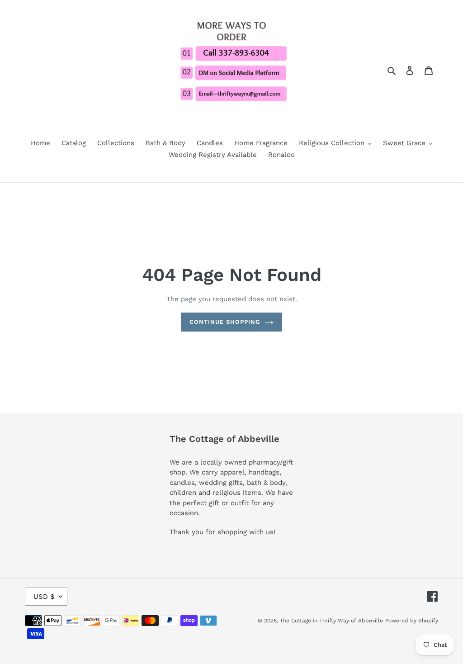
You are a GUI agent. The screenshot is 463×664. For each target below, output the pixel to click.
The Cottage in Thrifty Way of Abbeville (331, 620)
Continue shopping (224, 321)
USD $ (43, 597)
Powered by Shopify (411, 620)
